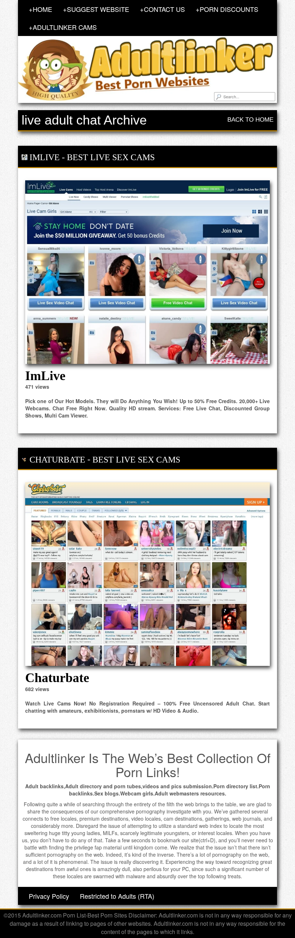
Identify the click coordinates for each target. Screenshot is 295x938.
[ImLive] (147, 272)
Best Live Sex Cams (111, 157)
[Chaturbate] (147, 574)
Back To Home (250, 119)
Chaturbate (57, 459)
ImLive (45, 157)
